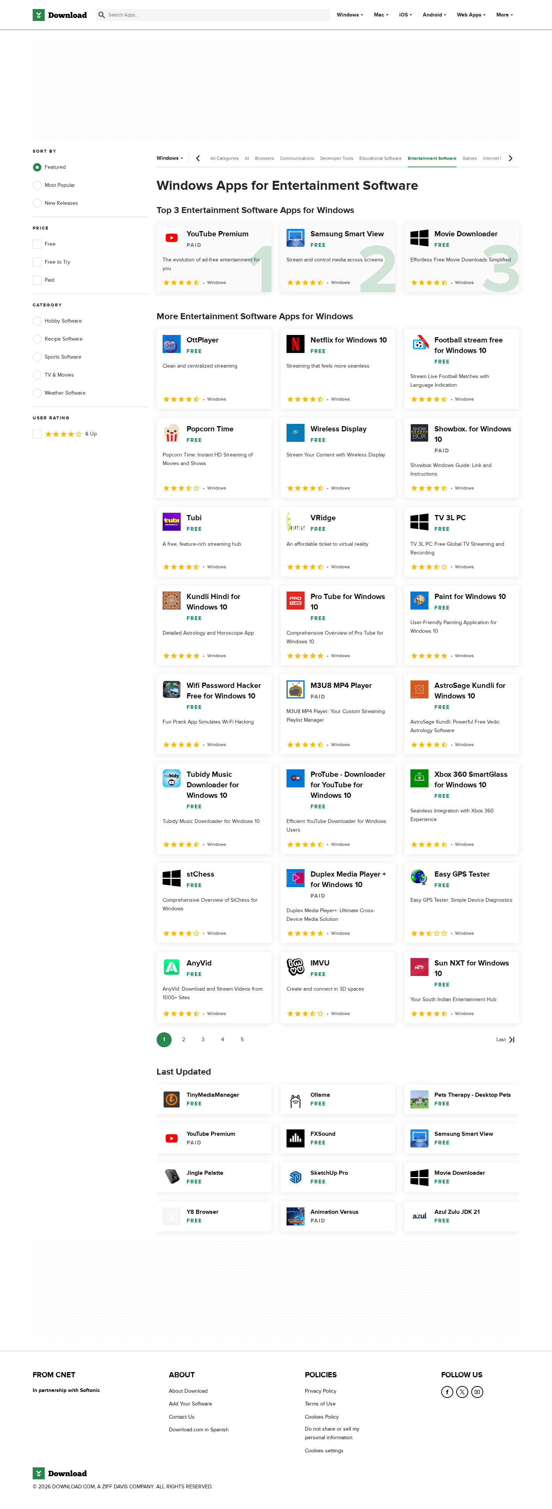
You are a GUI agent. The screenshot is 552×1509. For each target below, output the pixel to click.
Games (470, 158)
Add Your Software (190, 1404)
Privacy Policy (320, 1391)
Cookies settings (324, 1450)
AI (247, 158)
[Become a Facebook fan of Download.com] (447, 1392)
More (502, 15)
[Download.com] (60, 15)
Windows (348, 15)
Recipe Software (64, 339)
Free (50, 244)
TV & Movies (59, 375)
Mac (379, 15)
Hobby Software (63, 321)
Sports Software (63, 357)
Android (432, 15)
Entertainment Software (432, 158)
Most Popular (60, 185)
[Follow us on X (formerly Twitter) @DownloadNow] (462, 1392)
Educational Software (380, 158)
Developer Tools (336, 158)
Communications (297, 158)
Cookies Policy (322, 1416)
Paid (49, 280)
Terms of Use (320, 1404)
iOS (403, 15)
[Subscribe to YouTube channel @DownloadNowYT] (477, 1392)
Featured (55, 167)
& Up (91, 434)
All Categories (224, 158)
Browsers (264, 158)
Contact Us (182, 1416)
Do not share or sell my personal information (332, 1433)
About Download (188, 1391)
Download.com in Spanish (199, 1429)
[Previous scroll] (198, 158)
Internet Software (500, 158)
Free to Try (57, 262)
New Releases (61, 203)
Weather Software (65, 393)
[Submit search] (102, 15)
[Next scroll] (510, 158)
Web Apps (469, 15)
